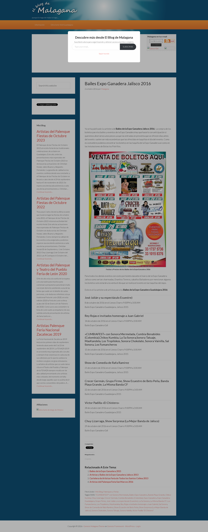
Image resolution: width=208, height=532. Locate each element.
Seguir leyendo (104, 54)
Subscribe (128, 46)
